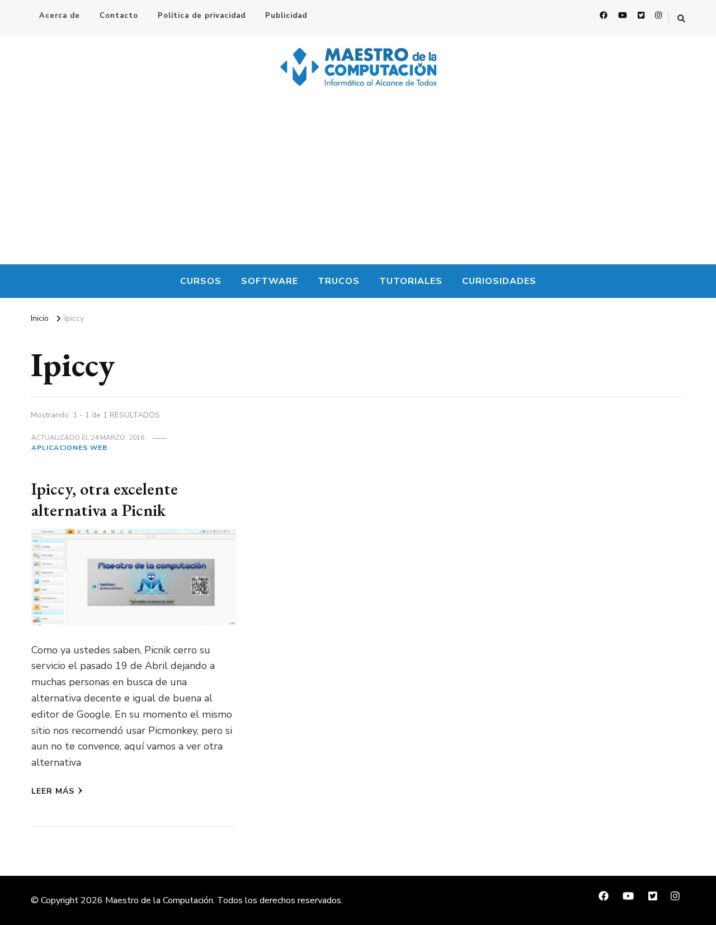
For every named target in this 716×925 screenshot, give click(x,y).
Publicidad (286, 16)
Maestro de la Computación (159, 900)
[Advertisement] (358, 180)
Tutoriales (410, 281)
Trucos (339, 281)
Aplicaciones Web (69, 447)
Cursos (201, 281)
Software (269, 281)
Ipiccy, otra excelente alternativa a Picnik (104, 499)
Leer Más (52, 791)
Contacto (119, 16)
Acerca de (59, 16)
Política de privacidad (202, 16)
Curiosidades (499, 281)
